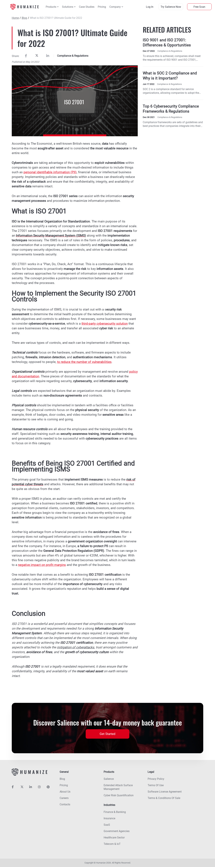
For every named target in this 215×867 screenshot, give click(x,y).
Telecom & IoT (112, 843)
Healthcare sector (114, 837)
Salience (109, 778)
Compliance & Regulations (72, 55)
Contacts (65, 804)
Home (15, 17)
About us (65, 791)
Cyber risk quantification (119, 795)
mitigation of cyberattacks (75, 647)
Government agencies (117, 831)
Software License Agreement (165, 791)
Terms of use (156, 785)
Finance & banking (115, 812)
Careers (64, 798)
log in (149, 6)
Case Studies (86, 6)
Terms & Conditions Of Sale (164, 798)
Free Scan (199, 6)
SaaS (107, 824)
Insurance (109, 818)
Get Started (107, 734)
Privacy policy (156, 778)
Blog (24, 17)
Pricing (102, 6)
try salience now (171, 6)
